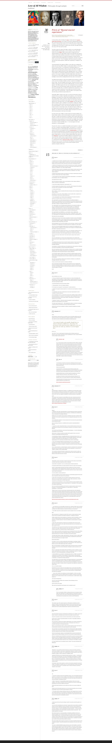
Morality (31, 187)
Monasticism (31, 212)
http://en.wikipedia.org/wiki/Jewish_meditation (59, 403)
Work (30, 117)
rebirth (31, 90)
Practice (30, 208)
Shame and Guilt (32, 180)
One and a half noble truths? (33, 305)
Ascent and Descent (32, 318)
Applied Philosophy (31, 103)
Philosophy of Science (33, 281)
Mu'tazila (31, 272)
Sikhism (31, 144)
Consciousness (69, 35)
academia (35, 66)
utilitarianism (30, 95)
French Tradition (32, 257)
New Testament (47, 47)
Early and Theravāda (33, 122)
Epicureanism (32, 262)
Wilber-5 (60, 52)
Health (30, 110)
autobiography (32, 72)
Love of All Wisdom (37, 5)
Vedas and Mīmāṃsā (33, 147)
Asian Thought (31, 119)
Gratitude (31, 194)
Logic (31, 230)
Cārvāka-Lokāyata (32, 135)
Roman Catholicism (33, 255)
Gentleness (31, 193)
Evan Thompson (34, 76)
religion (46, 48)
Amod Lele (57, 35)
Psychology (31, 287)
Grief (31, 174)
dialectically (56, 135)
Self (30, 240)
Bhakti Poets (32, 134)
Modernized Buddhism (33, 125)
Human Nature (32, 236)
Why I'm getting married (32, 352)
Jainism (31, 138)
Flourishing (31, 183)
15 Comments (81, 35)
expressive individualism (32, 77)
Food (30, 107)
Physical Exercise (32, 214)
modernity (30, 86)
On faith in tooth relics (32, 313)
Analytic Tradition (32, 248)
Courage (31, 190)
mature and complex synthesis (68, 139)
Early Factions (32, 251)
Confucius (30, 74)
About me (30, 2)
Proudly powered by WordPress (45, 741)
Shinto (31, 131)
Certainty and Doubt (33, 227)
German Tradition (32, 258)
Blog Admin (30, 149)
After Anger (43, 2)
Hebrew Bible (30, 80)
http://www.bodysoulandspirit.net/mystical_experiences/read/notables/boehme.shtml (65, 499)
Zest (30, 206)
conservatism (34, 74)
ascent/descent (35, 69)
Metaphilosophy (32, 154)
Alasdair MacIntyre (33, 67)
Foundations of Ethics (33, 184)
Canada (34, 73)
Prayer (30, 215)
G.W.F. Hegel (31, 79)
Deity (30, 224)
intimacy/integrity (31, 82)
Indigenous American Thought (33, 151)
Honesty (31, 196)
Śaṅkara (33, 95)
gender (36, 79)
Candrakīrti (71, 101)
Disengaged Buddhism (32, 75)
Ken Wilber (33, 84)
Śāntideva (31, 97)
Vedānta (66, 36)
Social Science (32, 284)
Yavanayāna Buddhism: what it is (33, 333)
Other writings (57, 2)
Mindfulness (32, 200)
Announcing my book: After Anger (33, 301)
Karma (30, 186)
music (33, 86)
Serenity (31, 204)
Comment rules (50, 2)
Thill (55, 157)
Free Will (31, 233)
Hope (31, 177)
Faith (31, 171)
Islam (30, 271)
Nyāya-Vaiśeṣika (32, 141)
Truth (30, 243)
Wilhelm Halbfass (47, 49)
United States (35, 94)
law (36, 84)
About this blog (36, 2)
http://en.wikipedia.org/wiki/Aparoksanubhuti (63, 382)
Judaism (31, 277)
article (68, 39)
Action (30, 160)
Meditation (31, 211)
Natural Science (62, 36)
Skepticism (31, 266)
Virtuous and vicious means (33, 326)
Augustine (30, 70)
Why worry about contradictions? (33, 335)
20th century (30, 66)
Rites (30, 218)
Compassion (32, 167)
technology (34, 93)
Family (30, 106)
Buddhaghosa (30, 73)
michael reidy (56, 311)
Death (30, 104)
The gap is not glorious (32, 299)
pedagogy (33, 89)
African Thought (31, 101)
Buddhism (61, 35)
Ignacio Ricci (59, 741)
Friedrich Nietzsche (35, 78)
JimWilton (60, 588)
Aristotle (30, 69)
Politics (31, 114)
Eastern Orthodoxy (33, 252)
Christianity (65, 35)
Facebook (37, 39)
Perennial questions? (32, 324)
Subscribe (37, 62)
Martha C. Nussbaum (33, 85)
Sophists (31, 268)
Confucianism (32, 128)
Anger (31, 164)
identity (34, 80)
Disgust (31, 170)
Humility (31, 197)
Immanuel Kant (31, 81)
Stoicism (31, 269)
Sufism (31, 275)
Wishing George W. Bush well (33, 307)
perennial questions (73, 130)
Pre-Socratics (32, 265)
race (29, 90)
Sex (30, 116)
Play (30, 113)
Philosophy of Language (33, 239)
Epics (31, 137)
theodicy (29, 94)
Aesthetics (31, 161)
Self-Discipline (32, 203)
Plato (36, 89)
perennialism (43, 48)
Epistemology (31, 226)
